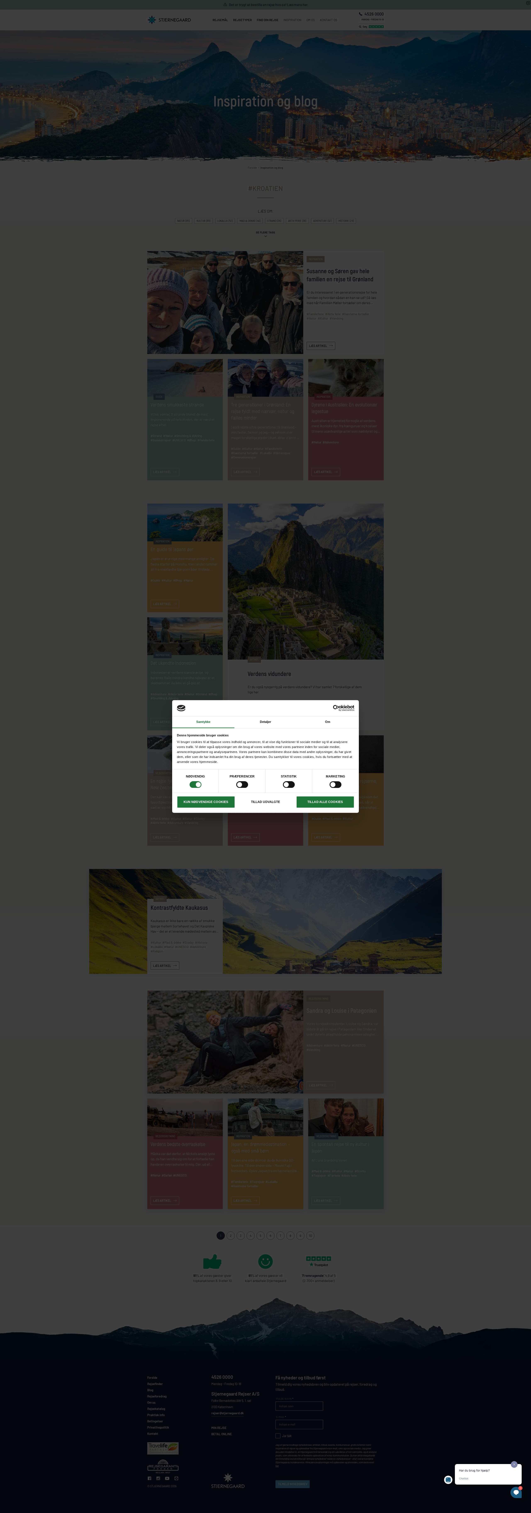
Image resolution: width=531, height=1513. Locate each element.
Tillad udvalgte (265, 802)
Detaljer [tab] (265, 722)
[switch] (242, 784)
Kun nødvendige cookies (206, 802)
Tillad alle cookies (325, 802)
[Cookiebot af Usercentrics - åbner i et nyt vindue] (336, 708)
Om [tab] (327, 722)
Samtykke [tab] (203, 722)
